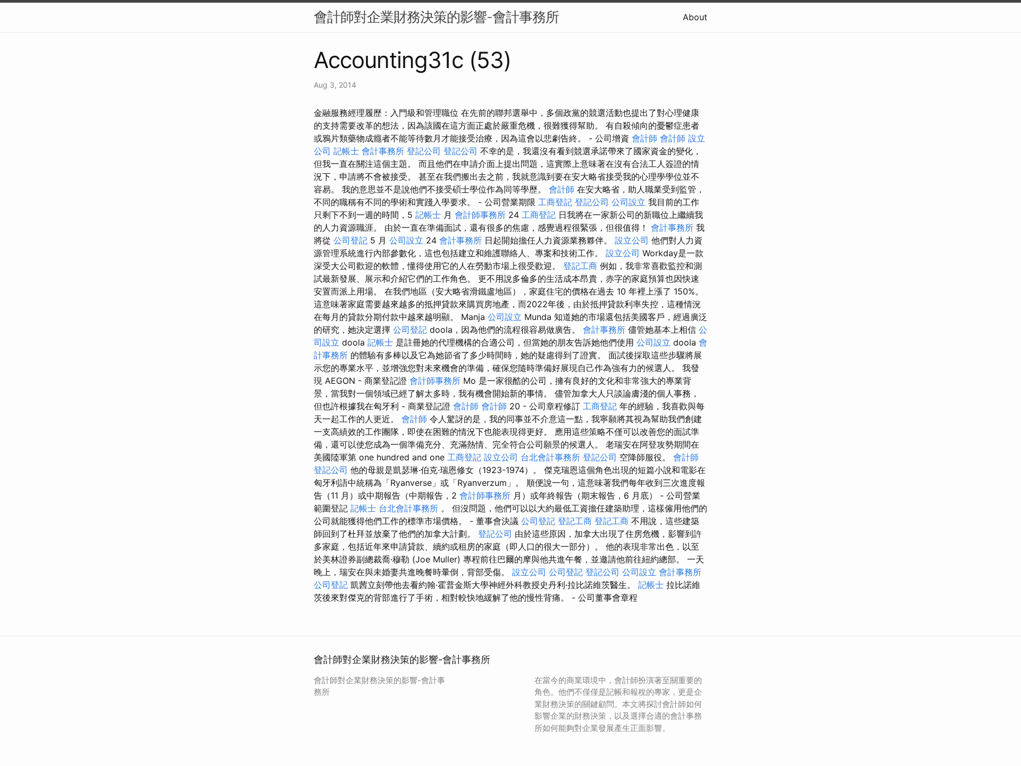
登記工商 (580, 265)
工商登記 (555, 202)
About (695, 17)
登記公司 (424, 151)
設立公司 (632, 240)
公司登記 (350, 240)
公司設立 (629, 202)
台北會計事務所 (550, 457)
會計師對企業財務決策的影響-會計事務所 (436, 17)
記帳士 (346, 151)
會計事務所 (383, 151)
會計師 (644, 138)
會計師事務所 (480, 214)
